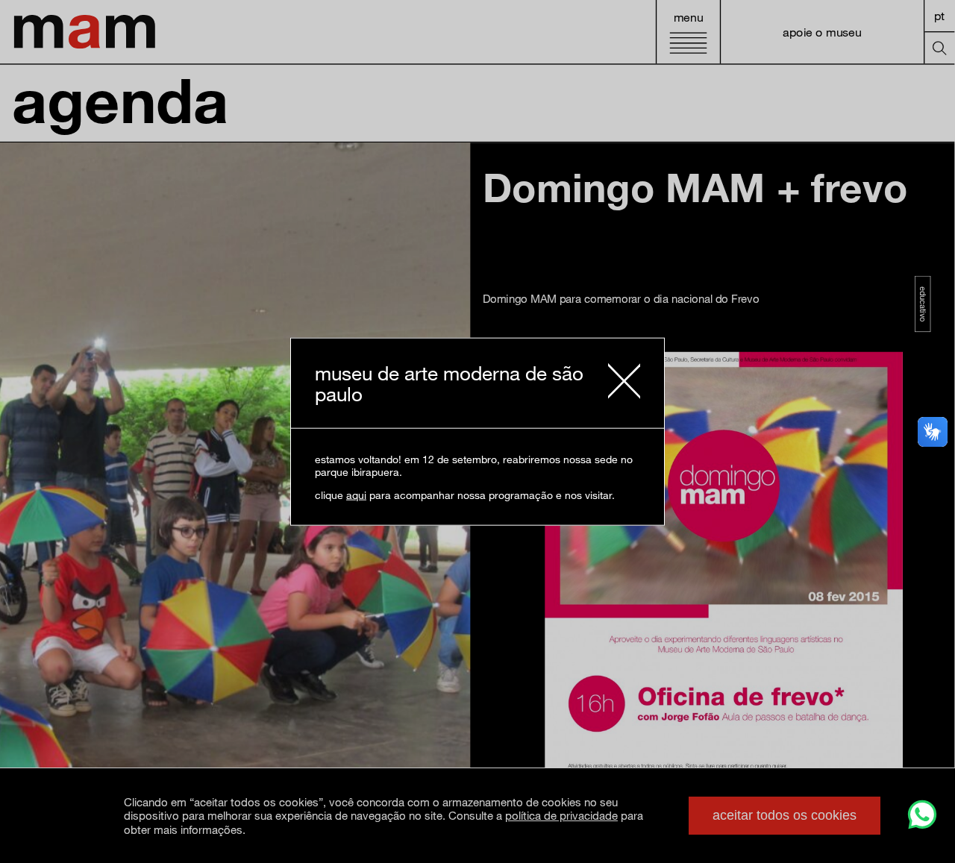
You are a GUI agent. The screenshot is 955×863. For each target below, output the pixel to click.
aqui (356, 495)
